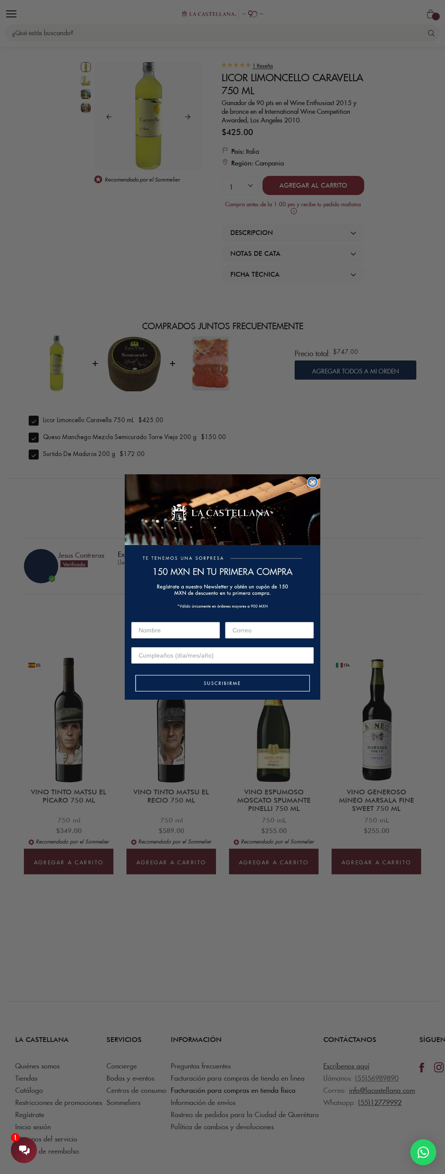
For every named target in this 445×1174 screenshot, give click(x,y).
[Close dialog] (312, 482)
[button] (222, 684)
